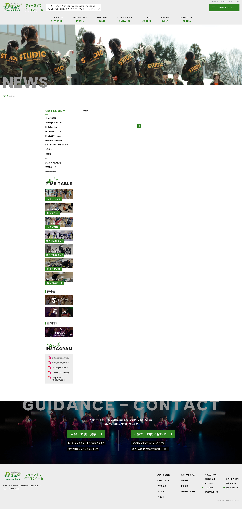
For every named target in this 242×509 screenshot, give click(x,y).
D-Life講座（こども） (54, 132)
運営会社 (184, 480)
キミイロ (48, 158)
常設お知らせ (50, 167)
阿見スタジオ (231, 483)
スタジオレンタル (187, 19)
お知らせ (48, 149)
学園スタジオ (210, 479)
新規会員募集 (50, 171)
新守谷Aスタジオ (211, 492)
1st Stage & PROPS (53, 123)
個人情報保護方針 (188, 491)
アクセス (147, 19)
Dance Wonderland (53, 140)
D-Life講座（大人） (53, 136)
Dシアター (209, 483)
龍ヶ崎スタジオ (232, 487)
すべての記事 (50, 118)
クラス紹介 (102, 19)
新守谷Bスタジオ (232, 479)
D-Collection (51, 127)
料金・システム (80, 19)
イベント (165, 19)
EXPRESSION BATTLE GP (56, 145)
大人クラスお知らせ (53, 163)
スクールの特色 (56, 19)
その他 (48, 154)
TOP (4, 96)
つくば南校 (209, 487)
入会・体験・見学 (124, 19)
